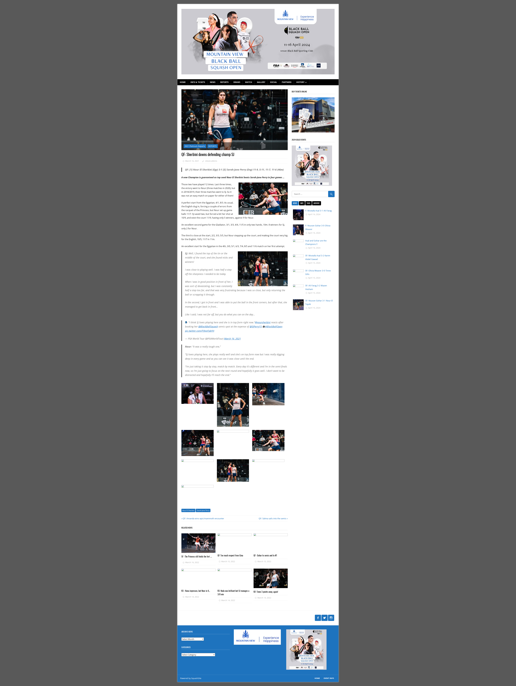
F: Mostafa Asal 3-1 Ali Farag (318, 210)
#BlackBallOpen (273, 326)
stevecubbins (211, 161)
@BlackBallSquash (208, 326)
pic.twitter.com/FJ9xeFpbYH (199, 330)
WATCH (248, 82)
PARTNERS (286, 82)
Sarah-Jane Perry (203, 510)
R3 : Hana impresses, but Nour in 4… (195, 590)
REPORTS (224, 82)
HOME (183, 82)
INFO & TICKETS (197, 82)
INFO (301, 203)
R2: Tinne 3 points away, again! (266, 591)
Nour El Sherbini (188, 510)
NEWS (212, 82)
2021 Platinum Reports (195, 146)
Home (317, 678)
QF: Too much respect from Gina (230, 555)
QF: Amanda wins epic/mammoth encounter (203, 518)
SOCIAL (273, 82)
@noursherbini (262, 322)
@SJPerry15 (256, 326)
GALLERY (261, 82)
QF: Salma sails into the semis (272, 518)
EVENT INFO (329, 678)
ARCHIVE (316, 203)
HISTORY (300, 82)
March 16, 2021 (232, 338)
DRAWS (236, 82)
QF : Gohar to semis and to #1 (265, 555)
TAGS (308, 203)
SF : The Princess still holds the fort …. (196, 556)
